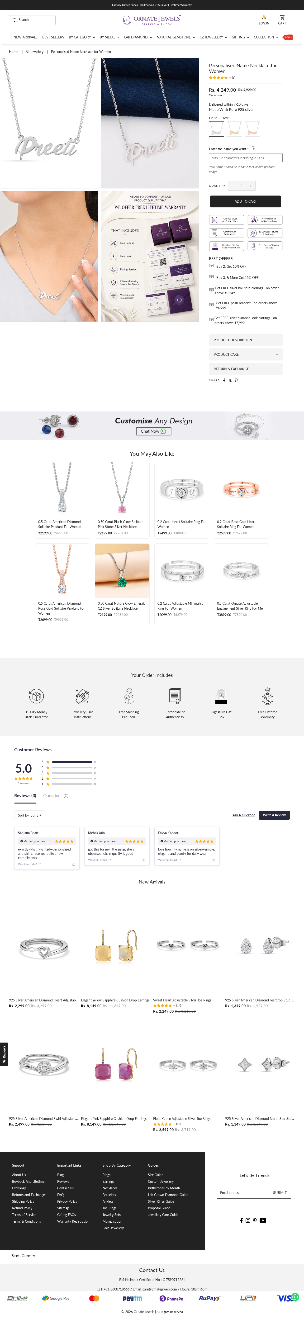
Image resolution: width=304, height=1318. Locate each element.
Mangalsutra (112, 1221)
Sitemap (63, 1208)
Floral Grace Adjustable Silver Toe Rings (181, 1119)
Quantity (217, 185)
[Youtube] (263, 1220)
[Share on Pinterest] (236, 380)
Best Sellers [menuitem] (53, 37)
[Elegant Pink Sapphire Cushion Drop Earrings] (116, 1064)
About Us (19, 1175)
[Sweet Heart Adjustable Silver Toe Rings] (188, 945)
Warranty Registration (73, 1221)
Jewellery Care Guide (163, 1215)
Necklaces (110, 1188)
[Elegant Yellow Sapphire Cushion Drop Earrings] (116, 945)
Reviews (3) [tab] (25, 795)
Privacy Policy (67, 1201)
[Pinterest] (255, 1220)
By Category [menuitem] (80, 37)
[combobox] (29, 815)
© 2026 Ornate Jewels (137, 1312)
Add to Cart (246, 201)
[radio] (216, 129)
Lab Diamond (136, 37)
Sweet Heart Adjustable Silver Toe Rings (182, 1000)
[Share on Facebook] (224, 380)
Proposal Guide (159, 1208)
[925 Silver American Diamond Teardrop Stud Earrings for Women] (260, 945)
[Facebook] (241, 1220)
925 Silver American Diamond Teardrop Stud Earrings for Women (260, 1000)
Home (14, 52)
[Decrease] (232, 185)
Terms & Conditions (26, 1221)
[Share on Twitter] (230, 380)
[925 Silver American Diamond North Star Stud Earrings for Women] (260, 1064)
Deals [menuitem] (287, 37)
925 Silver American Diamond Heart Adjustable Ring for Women (44, 1000)
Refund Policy (22, 1208)
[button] (222, 78)
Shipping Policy (23, 1201)
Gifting (239, 37)
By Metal (108, 37)
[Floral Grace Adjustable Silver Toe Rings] (188, 1064)
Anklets (108, 1201)
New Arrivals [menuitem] (26, 37)
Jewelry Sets (112, 1215)
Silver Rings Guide (161, 1201)
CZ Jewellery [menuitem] (212, 37)
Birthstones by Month (164, 1188)
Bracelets (109, 1195)
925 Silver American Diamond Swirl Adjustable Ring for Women (44, 1119)
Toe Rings (109, 1208)
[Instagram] (248, 1220)
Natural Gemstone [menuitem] (174, 37)
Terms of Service (24, 1215)
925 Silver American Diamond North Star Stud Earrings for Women (260, 1119)
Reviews (63, 1181)
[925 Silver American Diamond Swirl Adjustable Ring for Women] (44, 1064)
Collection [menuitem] (264, 37)
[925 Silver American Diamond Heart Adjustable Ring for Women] (44, 945)
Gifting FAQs (66, 1215)
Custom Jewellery (161, 1181)
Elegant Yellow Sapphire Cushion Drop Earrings (115, 1000)
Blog (60, 1175)
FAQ (60, 1195)
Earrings (108, 1181)
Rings (106, 1175)
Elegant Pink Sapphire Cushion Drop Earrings (114, 1119)
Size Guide (155, 1175)
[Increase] (250, 185)
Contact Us (65, 1188)
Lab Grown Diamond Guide (168, 1195)
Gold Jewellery (113, 1228)
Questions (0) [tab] (55, 795)
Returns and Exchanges (29, 1195)
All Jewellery (35, 52)
